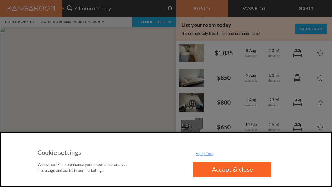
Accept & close (232, 169)
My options (204, 154)
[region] (166, 159)
